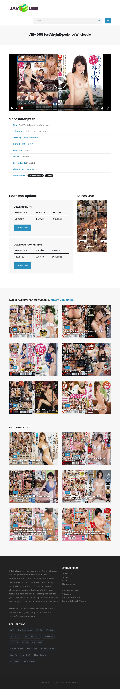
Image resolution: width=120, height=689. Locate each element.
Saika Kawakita (47, 649)
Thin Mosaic (31, 169)
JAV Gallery (15, 636)
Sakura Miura (30, 661)
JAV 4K (39, 630)
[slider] (57, 108)
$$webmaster (68, 584)
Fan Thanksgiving (36, 176)
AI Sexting (66, 594)
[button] (102, 108)
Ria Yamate (15, 661)
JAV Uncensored (25, 630)
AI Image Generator (71, 597)
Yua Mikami (48, 636)
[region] (60, 82)
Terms (65, 577)
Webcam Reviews (70, 590)
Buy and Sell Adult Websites (75, 601)
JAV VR (25, 642)
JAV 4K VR (26, 655)
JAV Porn (14, 642)
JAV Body (50, 630)
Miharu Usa (32, 649)
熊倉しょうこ (28, 144)
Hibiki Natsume (16, 649)
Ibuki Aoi (13, 655)
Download (22, 227)
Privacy (65, 580)
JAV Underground (31, 636)
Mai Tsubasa (37, 642)
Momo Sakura (40, 655)
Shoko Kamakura (31, 137)
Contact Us (67, 573)
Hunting (49, 176)
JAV (12, 630)
